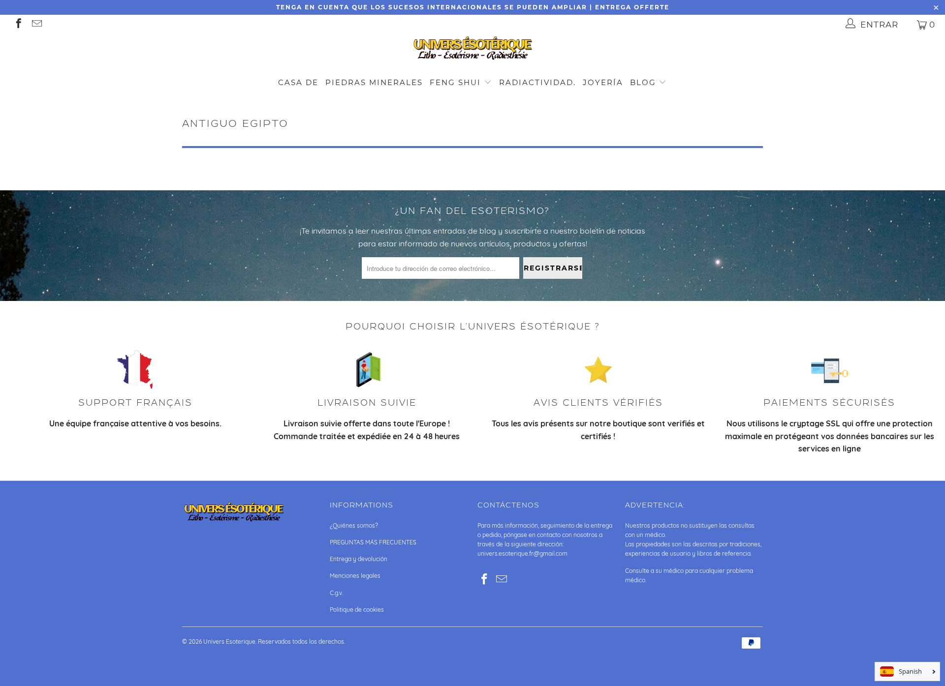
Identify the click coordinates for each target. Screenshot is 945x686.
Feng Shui (455, 82)
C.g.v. (336, 593)
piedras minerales (374, 82)
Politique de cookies (357, 609)
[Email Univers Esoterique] (36, 24)
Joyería (603, 82)
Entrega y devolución (358, 559)
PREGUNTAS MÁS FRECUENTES (373, 542)
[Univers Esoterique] (472, 49)
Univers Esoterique (229, 641)
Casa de (298, 82)
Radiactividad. (537, 82)
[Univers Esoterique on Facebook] (18, 24)
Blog (644, 82)
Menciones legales (355, 575)
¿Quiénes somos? (354, 525)
